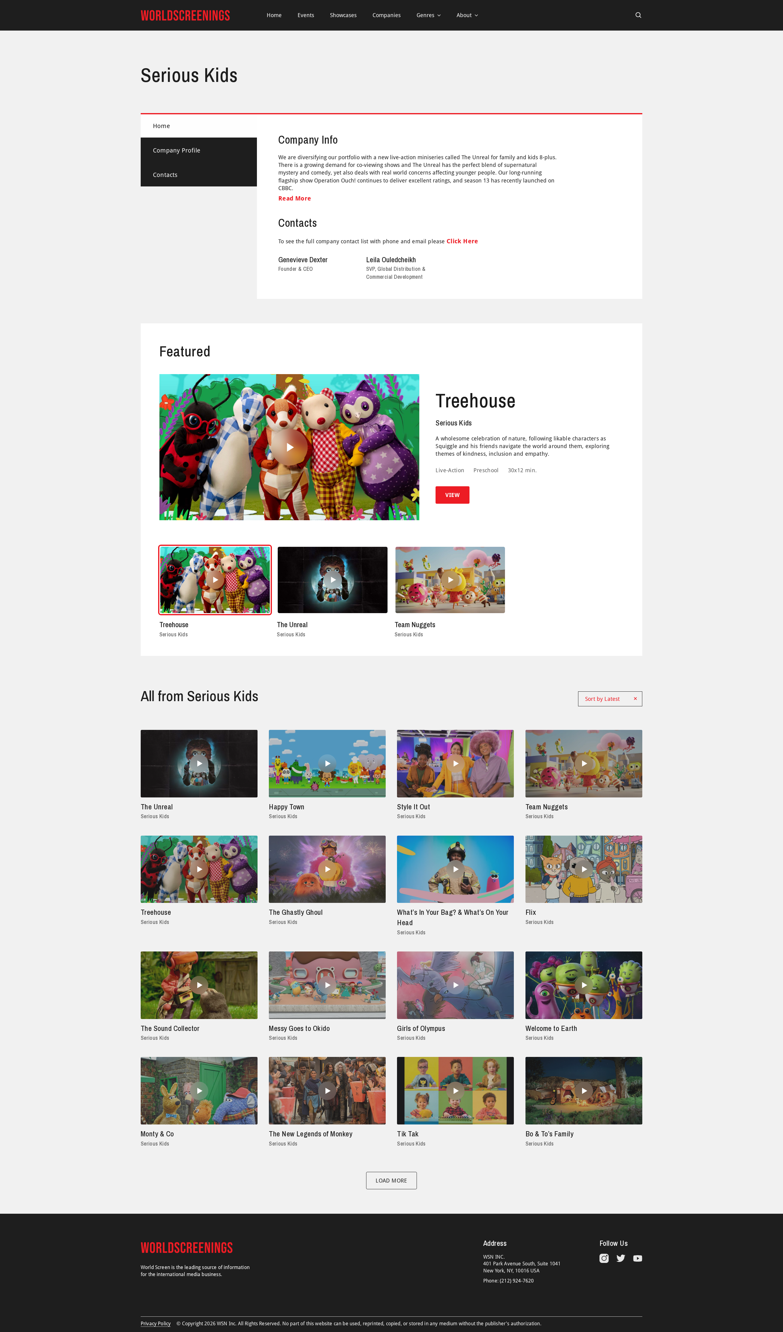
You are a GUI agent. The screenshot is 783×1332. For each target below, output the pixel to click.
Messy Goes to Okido (299, 1028)
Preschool (486, 470)
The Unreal (292, 624)
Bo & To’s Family (549, 1134)
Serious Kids (454, 423)
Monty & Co (157, 1134)
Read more (294, 198)
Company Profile (176, 150)
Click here (462, 241)
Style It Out (413, 806)
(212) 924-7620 (517, 1281)
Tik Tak (407, 1134)
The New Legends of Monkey (310, 1134)
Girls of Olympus (421, 1028)
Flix (530, 912)
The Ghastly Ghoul (296, 912)
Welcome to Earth (551, 1028)
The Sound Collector (170, 1028)
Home (161, 126)
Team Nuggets (415, 624)
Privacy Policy (156, 1323)
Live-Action (450, 470)
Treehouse (476, 400)
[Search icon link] (638, 15)
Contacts (165, 174)
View (452, 495)
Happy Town (287, 806)
